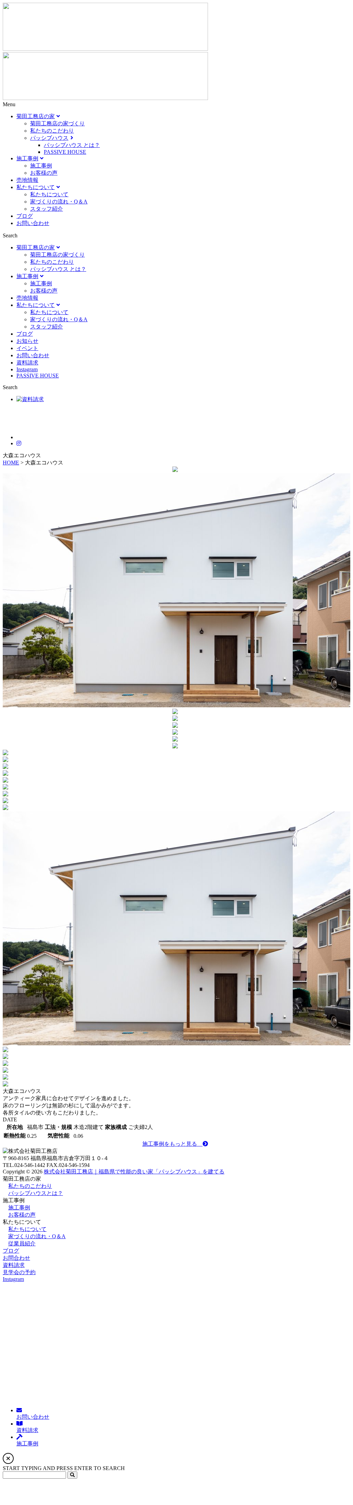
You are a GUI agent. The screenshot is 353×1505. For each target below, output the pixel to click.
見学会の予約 (19, 1272)
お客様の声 (22, 1215)
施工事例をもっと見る (172, 1144)
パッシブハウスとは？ (35, 1193)
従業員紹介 (22, 1243)
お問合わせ (16, 1258)
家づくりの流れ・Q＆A (37, 1236)
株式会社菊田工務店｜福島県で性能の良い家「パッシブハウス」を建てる (134, 1171)
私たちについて (27, 1229)
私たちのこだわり (30, 1186)
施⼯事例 (19, 1207)
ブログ (11, 1251)
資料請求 (14, 1265)
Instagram (13, 1279)
